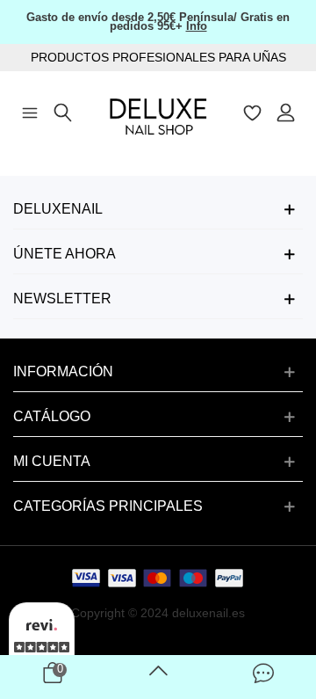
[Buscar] (63, 110)
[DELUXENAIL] (158, 111)
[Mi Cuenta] (286, 110)
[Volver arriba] (158, 677)
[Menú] (30, 110)
